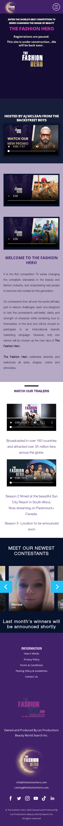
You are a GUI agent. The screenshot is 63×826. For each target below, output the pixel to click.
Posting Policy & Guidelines (31, 671)
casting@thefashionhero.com (31, 787)
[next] (57, 587)
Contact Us (31, 676)
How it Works (31, 653)
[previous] (6, 587)
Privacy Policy (31, 659)
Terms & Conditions (31, 665)
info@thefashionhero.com (31, 782)
